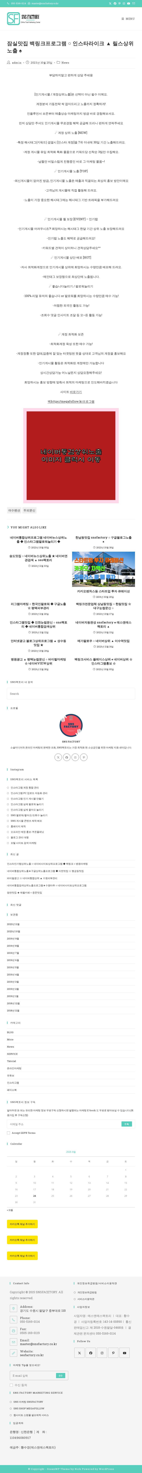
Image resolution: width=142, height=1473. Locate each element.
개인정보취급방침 (87, 1292)
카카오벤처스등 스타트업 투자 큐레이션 (103, 591)
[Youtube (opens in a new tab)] (128, 3)
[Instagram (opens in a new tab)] (124, 3)
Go (60, 1375)
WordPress (106, 1469)
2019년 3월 (13, 981)
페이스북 (12, 1090)
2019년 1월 (12, 996)
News (65, 62)
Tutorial (11, 1061)
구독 (126, 1124)
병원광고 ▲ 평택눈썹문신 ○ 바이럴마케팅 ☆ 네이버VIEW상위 (38, 661)
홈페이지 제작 (18, 826)
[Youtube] (124, 1353)
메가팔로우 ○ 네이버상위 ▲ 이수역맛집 (103, 641)
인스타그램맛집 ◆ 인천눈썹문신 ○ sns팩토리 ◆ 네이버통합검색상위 (38, 624)
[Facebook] (66, 757)
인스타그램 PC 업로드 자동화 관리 (29, 793)
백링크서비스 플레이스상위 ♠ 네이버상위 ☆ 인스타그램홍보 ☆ (103, 661)
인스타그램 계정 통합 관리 (25, 787)
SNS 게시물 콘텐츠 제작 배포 (26, 820)
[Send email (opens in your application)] (133, 3)
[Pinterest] (83, 757)
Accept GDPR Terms (24, 1133)
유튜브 (10, 1075)
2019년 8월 (13, 945)
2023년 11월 (13, 924)
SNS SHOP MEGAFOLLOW (28, 1408)
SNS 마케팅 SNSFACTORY (28, 1401)
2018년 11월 (13, 1010)
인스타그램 (13, 1082)
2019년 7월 (13, 953)
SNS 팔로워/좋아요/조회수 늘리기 (29, 815)
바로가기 (76, 392)
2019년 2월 (13, 989)
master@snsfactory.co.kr (38, 1344)
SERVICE (12, 1054)
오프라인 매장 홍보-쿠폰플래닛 (27, 831)
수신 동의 (21, 1385)
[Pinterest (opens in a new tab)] (119, 3)
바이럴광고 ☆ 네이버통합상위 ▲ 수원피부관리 (32, 878)
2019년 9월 (13, 938)
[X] (58, 757)
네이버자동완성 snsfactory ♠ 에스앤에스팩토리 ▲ (103, 624)
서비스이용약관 (85, 1299)
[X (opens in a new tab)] (110, 3)
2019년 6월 (13, 960)
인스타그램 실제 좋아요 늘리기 (27, 809)
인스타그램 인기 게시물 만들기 (27, 798)
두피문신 (29, 510)
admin (17, 62)
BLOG (10, 1032)
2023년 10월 (13, 931)
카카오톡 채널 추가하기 (22, 1224)
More (10, 1039)
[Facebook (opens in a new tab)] (115, 3)
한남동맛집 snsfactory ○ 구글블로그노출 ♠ (103, 539)
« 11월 (10, 1210)
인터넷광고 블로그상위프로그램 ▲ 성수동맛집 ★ (38, 643)
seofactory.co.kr (32, 1355)
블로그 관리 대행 (20, 837)
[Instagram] (75, 757)
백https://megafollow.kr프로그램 (71, 401)
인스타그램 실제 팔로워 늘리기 (27, 804)
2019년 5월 (13, 967)
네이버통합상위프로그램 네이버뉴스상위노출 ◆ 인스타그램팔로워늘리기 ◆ (38, 539)
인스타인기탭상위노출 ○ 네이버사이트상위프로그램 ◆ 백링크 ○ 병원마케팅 (47, 863)
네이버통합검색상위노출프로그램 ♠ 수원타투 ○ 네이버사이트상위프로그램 (47, 885)
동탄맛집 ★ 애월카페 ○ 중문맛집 (24, 892)
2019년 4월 (13, 974)
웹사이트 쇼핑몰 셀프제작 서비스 (31, 1415)
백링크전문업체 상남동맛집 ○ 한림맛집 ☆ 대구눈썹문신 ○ (103, 606)
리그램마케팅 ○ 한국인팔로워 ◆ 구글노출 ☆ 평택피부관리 (38, 606)
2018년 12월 (13, 1003)
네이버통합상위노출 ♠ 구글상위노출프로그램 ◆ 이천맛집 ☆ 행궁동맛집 (45, 871)
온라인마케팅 (14, 1068)
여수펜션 (14, 510)
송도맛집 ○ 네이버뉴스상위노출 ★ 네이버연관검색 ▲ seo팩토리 (38, 558)
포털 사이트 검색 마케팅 (23, 843)
